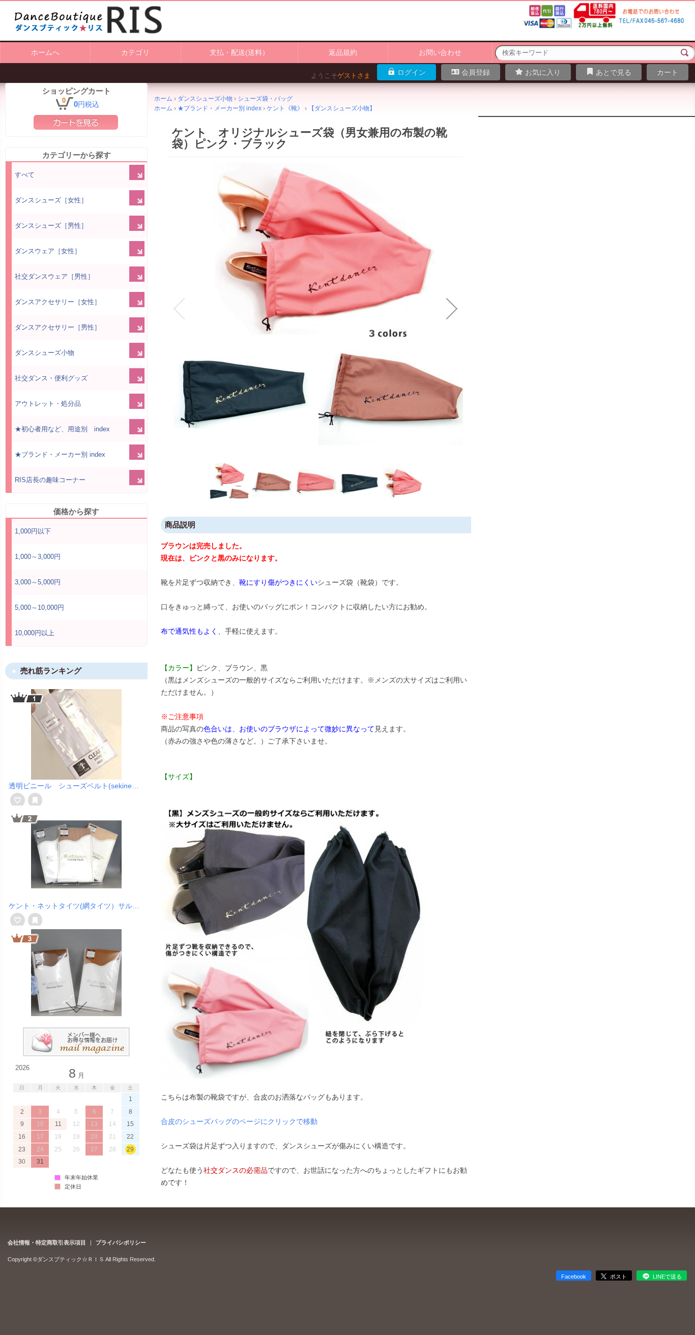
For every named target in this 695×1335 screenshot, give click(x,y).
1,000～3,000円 (38, 556)
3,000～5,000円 (38, 582)
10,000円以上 (34, 633)
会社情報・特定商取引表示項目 (47, 1242)
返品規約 (343, 52)
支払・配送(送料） (239, 52)
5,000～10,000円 (39, 607)
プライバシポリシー (121, 1242)
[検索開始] (685, 53)
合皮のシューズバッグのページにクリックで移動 (239, 1121)
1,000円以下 (33, 531)
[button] (179, 309)
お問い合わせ (440, 52)
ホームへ (45, 52)
